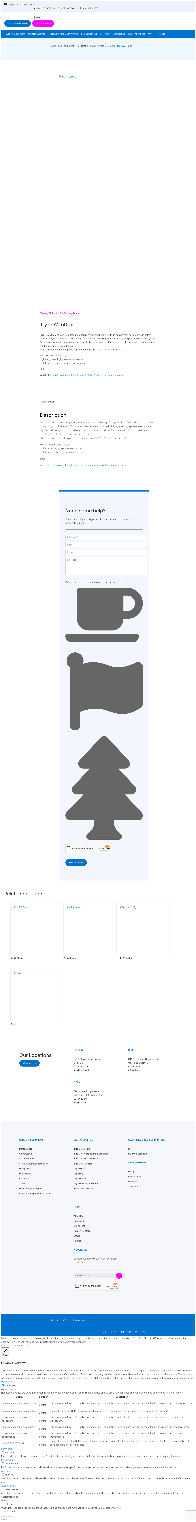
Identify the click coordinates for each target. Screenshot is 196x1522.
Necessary (10, 1385)
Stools (22, 1183)
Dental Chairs (25, 1149)
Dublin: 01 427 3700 (46, 8)
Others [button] (4, 1500)
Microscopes (25, 1173)
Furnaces (132, 1181)
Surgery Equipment (15, 33)
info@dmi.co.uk (28, 4)
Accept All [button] (24, 1345)
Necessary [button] (6, 1381)
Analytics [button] (5, 1471)
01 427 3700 (134, 1066)
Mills (130, 1149)
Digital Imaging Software (86, 1183)
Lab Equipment (89, 33)
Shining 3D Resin (106, 46)
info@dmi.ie (13, 4)
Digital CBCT (80, 1173)
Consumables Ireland (17, 23)
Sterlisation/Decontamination (33, 1163)
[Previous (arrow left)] (2, 1519)
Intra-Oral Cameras (83, 1163)
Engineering (119, 33)
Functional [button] (6, 1449)
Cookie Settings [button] (9, 1345)
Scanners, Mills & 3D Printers (64, 33)
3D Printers (133, 1186)
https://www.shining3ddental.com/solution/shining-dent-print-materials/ (87, 375)
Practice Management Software (35, 1193)
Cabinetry (24, 1178)
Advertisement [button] (8, 1485)
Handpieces (25, 1168)
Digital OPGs (80, 1168)
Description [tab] (48, 401)
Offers (151, 33)
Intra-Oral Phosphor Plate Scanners (91, 1154)
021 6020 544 (80, 1098)
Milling (131, 1171)
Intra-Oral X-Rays (82, 1149)
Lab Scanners (134, 1176)
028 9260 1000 (81, 1066)
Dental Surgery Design (30, 1188)
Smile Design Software (85, 1188)
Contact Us (29, 1063)
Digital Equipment (37, 33)
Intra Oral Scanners (137, 1154)
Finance (161, 33)
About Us (78, 1216)
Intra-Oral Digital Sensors (86, 1158)
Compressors (25, 1154)
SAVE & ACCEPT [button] (9, 1511)
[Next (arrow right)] (5, 1519)
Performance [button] (8, 1460)
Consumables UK (43, 23)
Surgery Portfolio (136, 33)
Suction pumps (26, 1158)
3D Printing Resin (85, 46)
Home (53, 46)
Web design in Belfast (59, 1320)
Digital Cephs (80, 1178)
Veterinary (105, 33)
